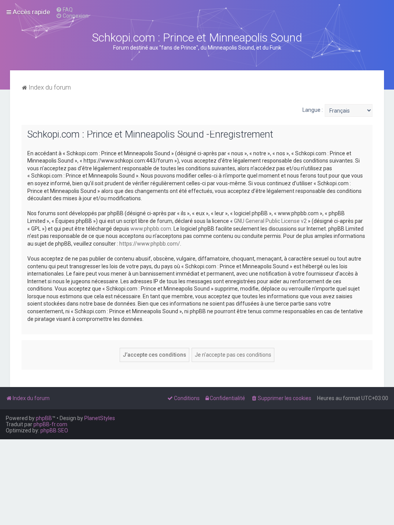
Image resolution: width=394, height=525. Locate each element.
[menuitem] (64, 10)
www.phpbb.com (150, 229)
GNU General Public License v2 (270, 221)
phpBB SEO (54, 430)
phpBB (44, 418)
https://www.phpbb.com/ (149, 244)
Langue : (312, 110)
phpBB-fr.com (50, 424)
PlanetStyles (99, 418)
